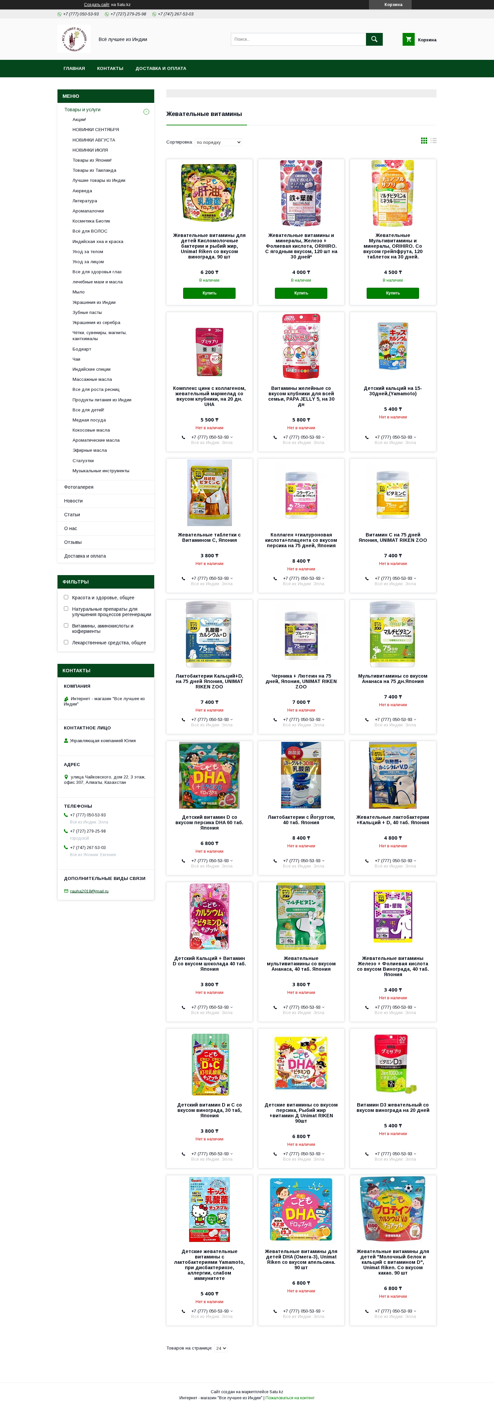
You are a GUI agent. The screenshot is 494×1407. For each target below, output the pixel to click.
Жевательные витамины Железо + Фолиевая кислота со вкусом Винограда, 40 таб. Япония (393, 966)
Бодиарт (82, 349)
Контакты (110, 68)
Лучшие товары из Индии (99, 180)
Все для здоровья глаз (97, 271)
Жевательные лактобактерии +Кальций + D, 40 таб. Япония (393, 819)
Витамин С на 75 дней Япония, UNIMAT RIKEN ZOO (393, 537)
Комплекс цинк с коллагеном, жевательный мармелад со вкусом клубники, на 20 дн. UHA (209, 396)
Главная (74, 68)
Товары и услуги (82, 109)
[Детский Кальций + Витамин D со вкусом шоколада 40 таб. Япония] (209, 916)
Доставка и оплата (160, 68)
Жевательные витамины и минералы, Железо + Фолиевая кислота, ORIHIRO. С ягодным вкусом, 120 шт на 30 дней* (301, 246)
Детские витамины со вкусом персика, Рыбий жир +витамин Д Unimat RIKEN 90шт (301, 1113)
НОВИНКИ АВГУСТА (94, 140)
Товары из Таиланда (94, 170)
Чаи (76, 359)
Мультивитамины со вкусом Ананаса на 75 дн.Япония (392, 678)
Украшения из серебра (96, 322)
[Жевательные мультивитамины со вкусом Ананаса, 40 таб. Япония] (301, 916)
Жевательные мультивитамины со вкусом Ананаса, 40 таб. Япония (301, 964)
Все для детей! (88, 409)
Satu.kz (276, 1392)
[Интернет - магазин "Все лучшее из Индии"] (74, 51)
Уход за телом (88, 251)
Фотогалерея (78, 487)
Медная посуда (89, 420)
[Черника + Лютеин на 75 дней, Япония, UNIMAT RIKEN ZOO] (301, 633)
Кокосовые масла (91, 430)
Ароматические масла (96, 440)
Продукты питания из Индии (102, 399)
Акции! (79, 119)
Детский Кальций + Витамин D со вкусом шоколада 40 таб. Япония (209, 964)
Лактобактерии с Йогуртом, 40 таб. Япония (301, 819)
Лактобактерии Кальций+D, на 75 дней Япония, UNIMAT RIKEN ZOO (209, 681)
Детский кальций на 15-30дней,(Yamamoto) (393, 391)
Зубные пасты (87, 312)
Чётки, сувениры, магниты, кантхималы (100, 335)
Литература (85, 200)
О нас (70, 528)
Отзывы (73, 542)
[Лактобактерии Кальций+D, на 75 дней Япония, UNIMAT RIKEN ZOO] (209, 633)
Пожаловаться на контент (290, 1398)
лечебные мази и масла (98, 281)
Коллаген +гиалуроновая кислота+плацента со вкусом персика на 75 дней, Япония (301, 540)
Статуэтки (83, 460)
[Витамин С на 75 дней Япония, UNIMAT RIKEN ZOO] (393, 492)
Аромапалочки (88, 210)
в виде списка (433, 142)
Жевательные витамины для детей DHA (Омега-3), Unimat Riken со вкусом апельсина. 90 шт (301, 1259)
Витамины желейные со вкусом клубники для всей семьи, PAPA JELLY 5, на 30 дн (301, 396)
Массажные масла (92, 379)
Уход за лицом (88, 261)
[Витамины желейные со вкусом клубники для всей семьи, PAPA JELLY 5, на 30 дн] (301, 345)
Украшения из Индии (94, 302)
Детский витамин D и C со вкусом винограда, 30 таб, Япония (209, 1110)
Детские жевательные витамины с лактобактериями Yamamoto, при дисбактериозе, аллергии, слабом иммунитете (209, 1265)
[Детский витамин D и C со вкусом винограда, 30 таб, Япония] (209, 1062)
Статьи (72, 514)
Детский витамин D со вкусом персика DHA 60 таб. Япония (209, 822)
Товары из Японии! (92, 160)
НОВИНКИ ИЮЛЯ (90, 150)
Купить (209, 293)
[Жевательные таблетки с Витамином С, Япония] (209, 492)
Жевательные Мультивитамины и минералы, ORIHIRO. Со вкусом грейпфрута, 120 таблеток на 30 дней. (392, 246)
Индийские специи (92, 369)
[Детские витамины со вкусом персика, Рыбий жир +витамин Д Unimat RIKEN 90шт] (301, 1062)
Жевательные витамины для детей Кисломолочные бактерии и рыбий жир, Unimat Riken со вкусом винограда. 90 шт (209, 246)
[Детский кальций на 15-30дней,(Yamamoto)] (393, 345)
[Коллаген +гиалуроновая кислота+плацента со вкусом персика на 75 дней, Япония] (301, 492)
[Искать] (374, 39)
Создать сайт (97, 4)
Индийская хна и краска (98, 241)
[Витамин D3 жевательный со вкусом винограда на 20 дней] (393, 1062)
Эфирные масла (90, 450)
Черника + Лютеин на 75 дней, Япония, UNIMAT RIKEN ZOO (301, 681)
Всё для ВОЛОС (90, 231)
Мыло (79, 291)
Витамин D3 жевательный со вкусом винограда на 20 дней (393, 1107)
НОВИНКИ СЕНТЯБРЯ (96, 129)
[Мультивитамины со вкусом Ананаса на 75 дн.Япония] (393, 633)
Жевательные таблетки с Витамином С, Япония (209, 537)
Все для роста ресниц (96, 389)
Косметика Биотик (91, 221)
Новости (73, 501)
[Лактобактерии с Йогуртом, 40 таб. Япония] (301, 774)
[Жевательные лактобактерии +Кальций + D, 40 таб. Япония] (393, 774)
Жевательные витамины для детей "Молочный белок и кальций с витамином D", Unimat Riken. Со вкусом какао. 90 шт (393, 1262)
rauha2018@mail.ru (89, 890)
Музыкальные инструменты (101, 470)
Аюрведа (82, 190)
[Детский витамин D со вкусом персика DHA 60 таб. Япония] (209, 774)
